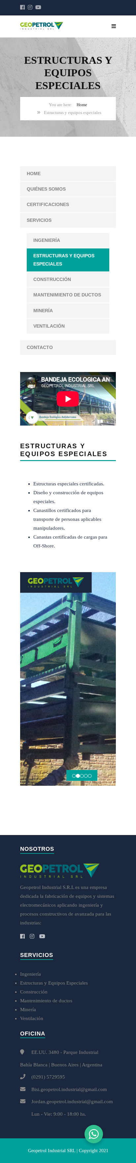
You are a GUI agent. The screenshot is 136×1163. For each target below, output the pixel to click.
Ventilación (49, 326)
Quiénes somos (46, 189)
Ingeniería (46, 240)
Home (82, 104)
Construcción (52, 279)
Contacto (40, 347)
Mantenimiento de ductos (67, 294)
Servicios (39, 220)
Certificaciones (48, 204)
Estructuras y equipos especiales (63, 260)
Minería (43, 310)
